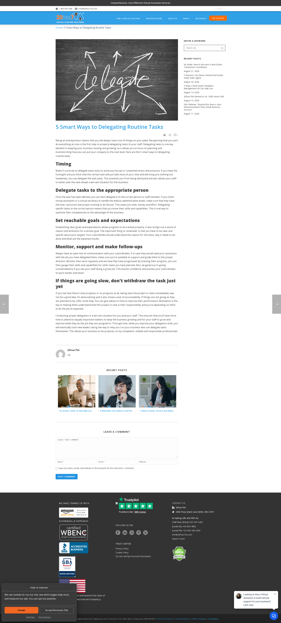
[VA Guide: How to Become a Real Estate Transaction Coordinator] (76, 391)
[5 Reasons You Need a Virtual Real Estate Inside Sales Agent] (117, 391)
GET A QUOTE (218, 18)
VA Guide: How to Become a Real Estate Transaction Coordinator (77, 411)
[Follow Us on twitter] (145, 532)
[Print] (164, 135)
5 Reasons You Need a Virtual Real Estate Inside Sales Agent (118, 411)
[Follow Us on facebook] (118, 532)
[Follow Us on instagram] (131, 532)
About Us (172, 18)
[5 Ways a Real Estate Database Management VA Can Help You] (157, 391)
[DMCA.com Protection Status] (179, 553)
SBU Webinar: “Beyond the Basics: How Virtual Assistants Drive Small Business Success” (202, 107)
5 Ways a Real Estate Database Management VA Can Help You (158, 411)
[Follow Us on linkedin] (124, 532)
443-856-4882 (189, 526)
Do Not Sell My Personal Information (133, 556)
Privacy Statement (44, 617)
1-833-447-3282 (65, 8)
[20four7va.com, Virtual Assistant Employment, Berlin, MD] (73, 548)
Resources (201, 18)
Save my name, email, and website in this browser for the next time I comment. (96, 468)
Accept (21, 610)
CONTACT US (178, 503)
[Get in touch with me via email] (69, 355)
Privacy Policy (122, 548)
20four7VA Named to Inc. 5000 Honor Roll (204, 96)
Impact (186, 18)
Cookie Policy (30, 617)
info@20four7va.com (88, 8)
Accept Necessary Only (56, 610)
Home (59, 27)
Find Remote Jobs (154, 18)
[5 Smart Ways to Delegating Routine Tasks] (117, 80)
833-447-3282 (196, 522)
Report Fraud (178, 538)
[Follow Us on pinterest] (138, 532)
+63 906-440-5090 (191, 530)
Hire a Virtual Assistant (128, 18)
